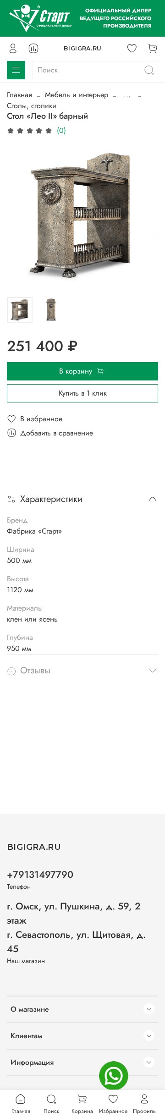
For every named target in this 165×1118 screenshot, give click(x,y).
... (127, 95)
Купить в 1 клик (83, 393)
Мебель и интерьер (76, 94)
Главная (19, 94)
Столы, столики (31, 105)
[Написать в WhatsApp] (113, 1075)
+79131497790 (40, 874)
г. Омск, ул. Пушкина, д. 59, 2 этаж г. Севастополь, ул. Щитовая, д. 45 (76, 927)
